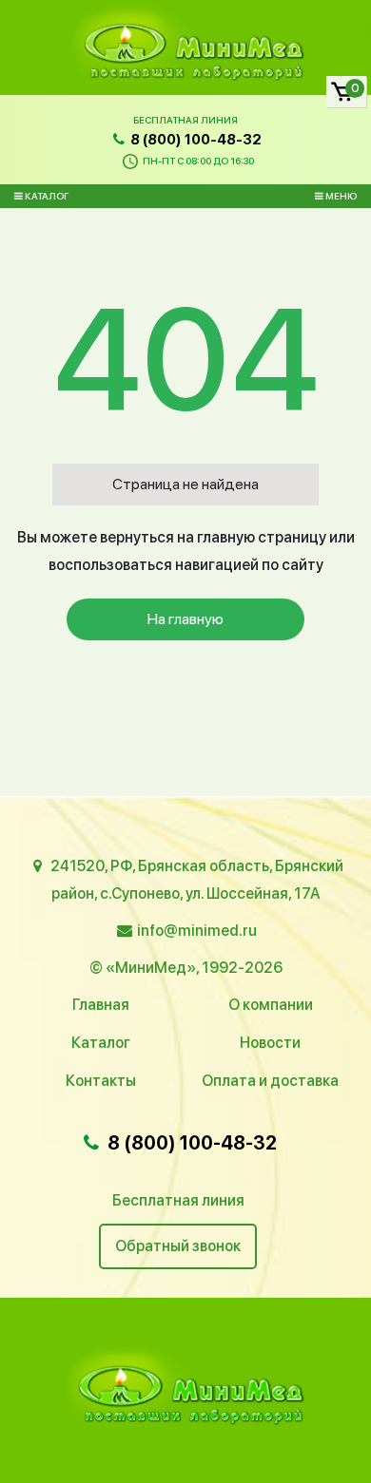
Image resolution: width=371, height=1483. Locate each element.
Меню (340, 195)
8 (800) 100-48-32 (194, 139)
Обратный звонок (178, 1246)
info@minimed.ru (197, 931)
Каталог (45, 195)
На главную (185, 619)
